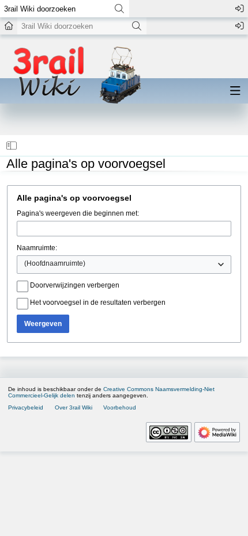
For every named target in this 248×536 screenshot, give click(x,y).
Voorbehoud (119, 407)
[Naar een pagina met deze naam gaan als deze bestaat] (119, 8)
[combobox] (124, 264)
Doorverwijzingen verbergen (74, 285)
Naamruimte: (37, 248)
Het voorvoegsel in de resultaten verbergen (98, 302)
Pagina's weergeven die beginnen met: (78, 213)
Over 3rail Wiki (73, 407)
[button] (12, 145)
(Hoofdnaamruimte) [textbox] (54, 263)
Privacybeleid (25, 407)
